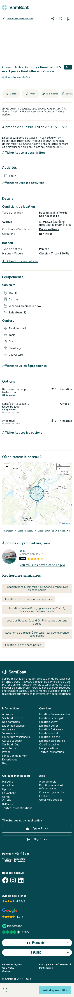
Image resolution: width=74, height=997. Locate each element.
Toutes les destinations (17, 808)
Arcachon (8, 785)
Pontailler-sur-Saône (17, 77)
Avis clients (9, 748)
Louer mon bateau (13, 725)
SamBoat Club (10, 744)
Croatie (6, 800)
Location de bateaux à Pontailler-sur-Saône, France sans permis (37, 634)
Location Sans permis (52, 740)
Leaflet (67, 523)
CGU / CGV (8, 967)
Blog (5, 763)
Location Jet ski (49, 733)
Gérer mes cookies (51, 799)
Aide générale (47, 781)
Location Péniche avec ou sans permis (28, 599)
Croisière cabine (49, 744)
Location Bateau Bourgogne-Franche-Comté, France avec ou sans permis (37, 609)
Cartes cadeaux (12, 740)
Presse (6, 751)
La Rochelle (9, 792)
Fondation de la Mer (14, 755)
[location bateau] (15, 7)
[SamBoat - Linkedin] (21, 880)
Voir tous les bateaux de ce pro (42, 565)
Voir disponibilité (54, 990)
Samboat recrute (13, 718)
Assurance (8, 729)
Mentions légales (12, 964)
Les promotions (48, 748)
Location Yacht (48, 721)
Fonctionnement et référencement (51, 787)
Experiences (9, 759)
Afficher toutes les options (22, 432)
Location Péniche (49, 736)
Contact (44, 796)
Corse (6, 796)
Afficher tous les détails (20, 261)
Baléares (7, 804)
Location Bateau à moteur (55, 714)
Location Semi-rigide (51, 718)
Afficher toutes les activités (23, 183)
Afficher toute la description (23, 152)
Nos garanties (11, 721)
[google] (9, 910)
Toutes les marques (51, 751)
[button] (7, 466)
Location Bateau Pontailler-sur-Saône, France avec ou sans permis (37, 588)
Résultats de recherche (20, 18)
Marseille (7, 781)
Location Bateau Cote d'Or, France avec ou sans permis (37, 622)
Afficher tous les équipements (24, 366)
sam (22, 550)
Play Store (40, 839)
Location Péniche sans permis (23, 645)
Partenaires (46, 967)
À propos (7, 714)
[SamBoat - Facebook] (5, 880)
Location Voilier (48, 725)
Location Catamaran (51, 729)
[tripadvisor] (12, 926)
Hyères (6, 789)
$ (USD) (35, 952)
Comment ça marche (51, 792)
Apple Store (40, 828)
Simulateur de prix (13, 733)
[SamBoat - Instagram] (13, 880)
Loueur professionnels (16, 736)
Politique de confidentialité (55, 964)
